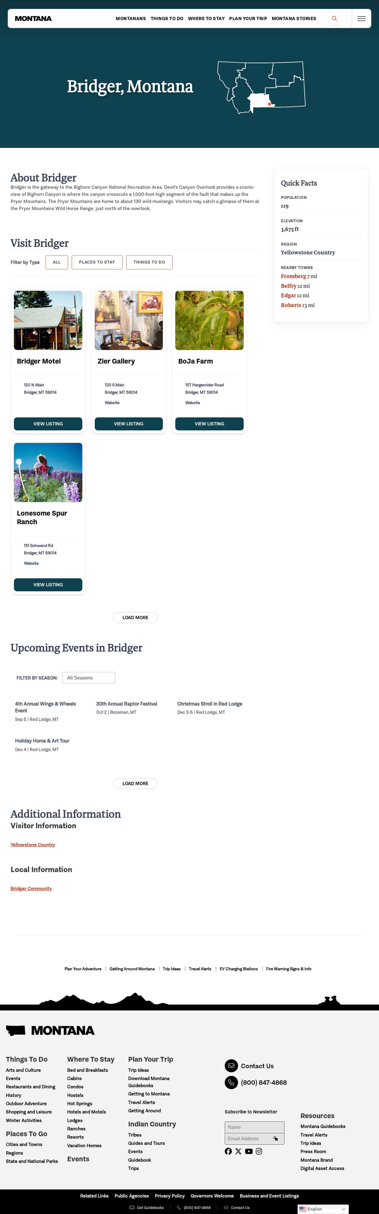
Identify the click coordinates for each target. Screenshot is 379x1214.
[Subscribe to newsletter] (276, 1139)
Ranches (76, 1128)
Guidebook (139, 1160)
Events (13, 1078)
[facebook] (228, 1151)
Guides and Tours (146, 1143)
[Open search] (334, 18)
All (57, 262)
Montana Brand (317, 1160)
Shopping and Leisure (29, 1112)
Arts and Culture (23, 1070)
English (314, 1209)
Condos (75, 1086)
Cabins (74, 1078)
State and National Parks (32, 1161)
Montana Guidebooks (323, 1126)
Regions (14, 1153)
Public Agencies (132, 1196)
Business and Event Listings (269, 1196)
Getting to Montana (149, 1094)
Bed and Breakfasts (87, 1070)
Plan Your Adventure (83, 968)
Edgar (288, 295)
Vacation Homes (84, 1145)
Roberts (291, 305)
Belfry (289, 285)
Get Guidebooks (150, 1207)
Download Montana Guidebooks (148, 1082)
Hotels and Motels (86, 1112)
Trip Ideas (172, 968)
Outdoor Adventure (26, 1103)
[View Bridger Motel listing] (48, 320)
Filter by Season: (37, 678)
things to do (149, 262)
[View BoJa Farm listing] (209, 320)
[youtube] (249, 1151)
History (13, 1095)
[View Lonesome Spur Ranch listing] (48, 472)
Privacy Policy (170, 1196)
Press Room (313, 1151)
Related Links (94, 1196)
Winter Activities (24, 1120)
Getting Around (144, 1110)
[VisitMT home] (33, 18)
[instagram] (259, 1151)
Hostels (75, 1095)
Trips (133, 1168)
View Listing (48, 424)
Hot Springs (79, 1103)
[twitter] (238, 1151)
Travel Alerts (200, 968)
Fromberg (293, 276)
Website (112, 402)
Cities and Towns (24, 1144)
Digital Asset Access (322, 1168)
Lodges (75, 1120)
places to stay (97, 262)
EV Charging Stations (239, 968)
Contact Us (257, 1066)
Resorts (75, 1137)
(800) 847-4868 (264, 1083)
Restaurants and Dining (30, 1086)
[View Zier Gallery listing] (129, 320)
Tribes (135, 1135)
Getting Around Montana (132, 968)
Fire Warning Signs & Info (288, 968)
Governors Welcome (212, 1196)
